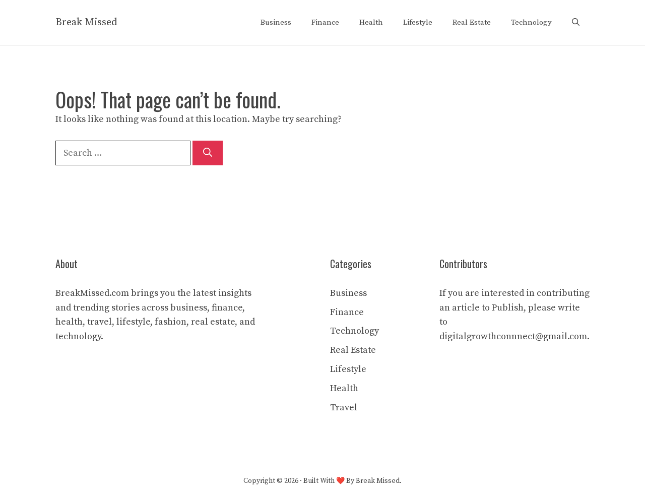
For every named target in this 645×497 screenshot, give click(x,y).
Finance (325, 22)
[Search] (207, 153)
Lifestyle (417, 22)
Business (276, 22)
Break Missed (86, 22)
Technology (531, 22)
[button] (576, 22)
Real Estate (472, 22)
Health (371, 22)
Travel (343, 407)
